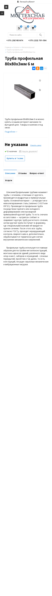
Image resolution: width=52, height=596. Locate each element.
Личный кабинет (27, 1)
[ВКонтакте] (33, 68)
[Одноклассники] (37, 68)
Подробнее (10, 131)
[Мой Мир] (41, 68)
